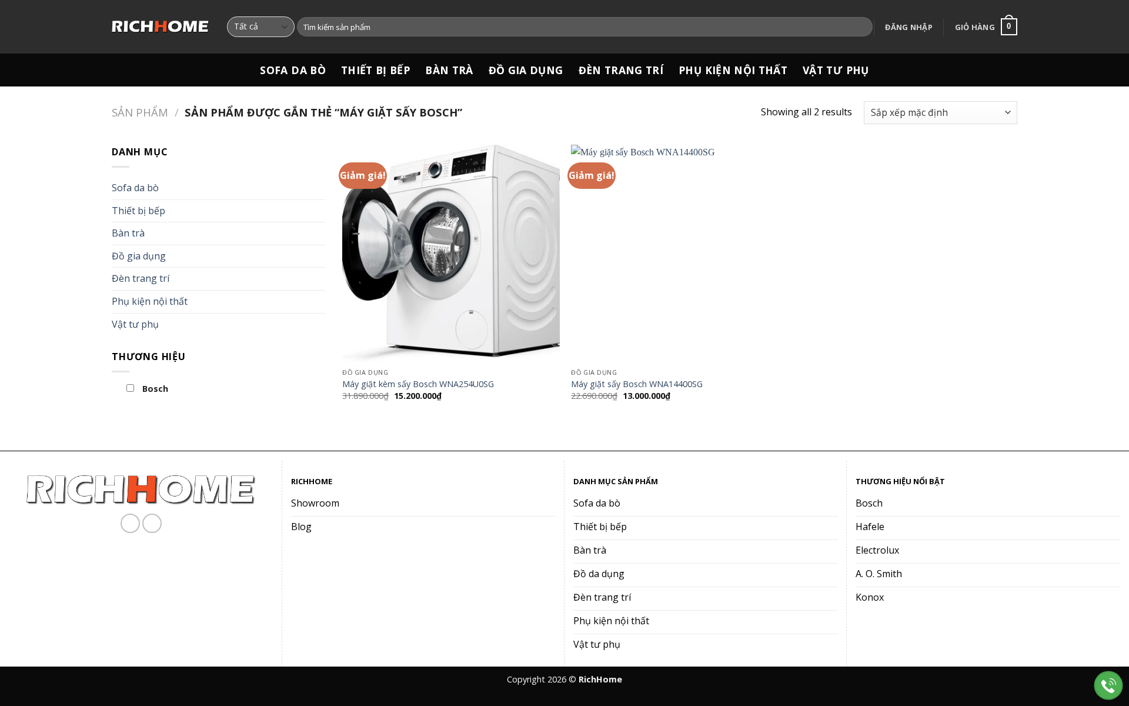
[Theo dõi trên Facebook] (130, 523)
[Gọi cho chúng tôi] (152, 523)
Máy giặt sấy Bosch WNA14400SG (637, 384)
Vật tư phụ (836, 70)
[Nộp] (861, 27)
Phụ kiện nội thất (733, 70)
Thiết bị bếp (375, 70)
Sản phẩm (140, 112)
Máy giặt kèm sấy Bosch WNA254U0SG (418, 384)
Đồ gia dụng (526, 70)
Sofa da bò (293, 70)
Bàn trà (449, 70)
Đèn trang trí (621, 70)
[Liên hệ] (1108, 685)
